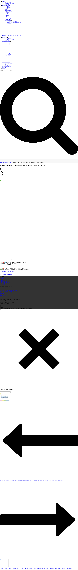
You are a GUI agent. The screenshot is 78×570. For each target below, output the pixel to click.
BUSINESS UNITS (6, 5)
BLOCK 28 (7, 12)
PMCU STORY (7, 28)
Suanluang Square (8, 16)
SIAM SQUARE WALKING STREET (14, 22)
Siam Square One (8, 7)
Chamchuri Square (8, 10)
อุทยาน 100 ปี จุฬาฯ (8, 18)
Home (1, 162)
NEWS (6, 27)
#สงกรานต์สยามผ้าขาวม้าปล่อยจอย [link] (7, 271)
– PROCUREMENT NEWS (5, 282)
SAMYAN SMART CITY (12, 21)
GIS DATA (7, 4)
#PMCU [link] (10, 274)
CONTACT (4, 32)
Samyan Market (7, 14)
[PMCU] (10, 35)
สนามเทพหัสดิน (8, 19)
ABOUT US (4, 1)
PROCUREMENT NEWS (7, 29)
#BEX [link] (7, 274)
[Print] (0, 178)
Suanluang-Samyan (8, 11)
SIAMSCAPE (7, 8)
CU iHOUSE (7, 15)
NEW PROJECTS (8, 20)
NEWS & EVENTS (6, 25)
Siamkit (6, 9)
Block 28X (7, 13)
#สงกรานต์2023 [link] (3, 274)
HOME (2, 277)
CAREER (4, 67)
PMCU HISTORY (8, 2)
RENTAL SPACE (5, 24)
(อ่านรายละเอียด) (3, 295)
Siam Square (7, 6)
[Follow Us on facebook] (0, 307)
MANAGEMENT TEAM (9, 3)
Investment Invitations (9, 26)
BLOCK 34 (9, 23)
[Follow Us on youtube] (2, 307)
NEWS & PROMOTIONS (8, 162)
